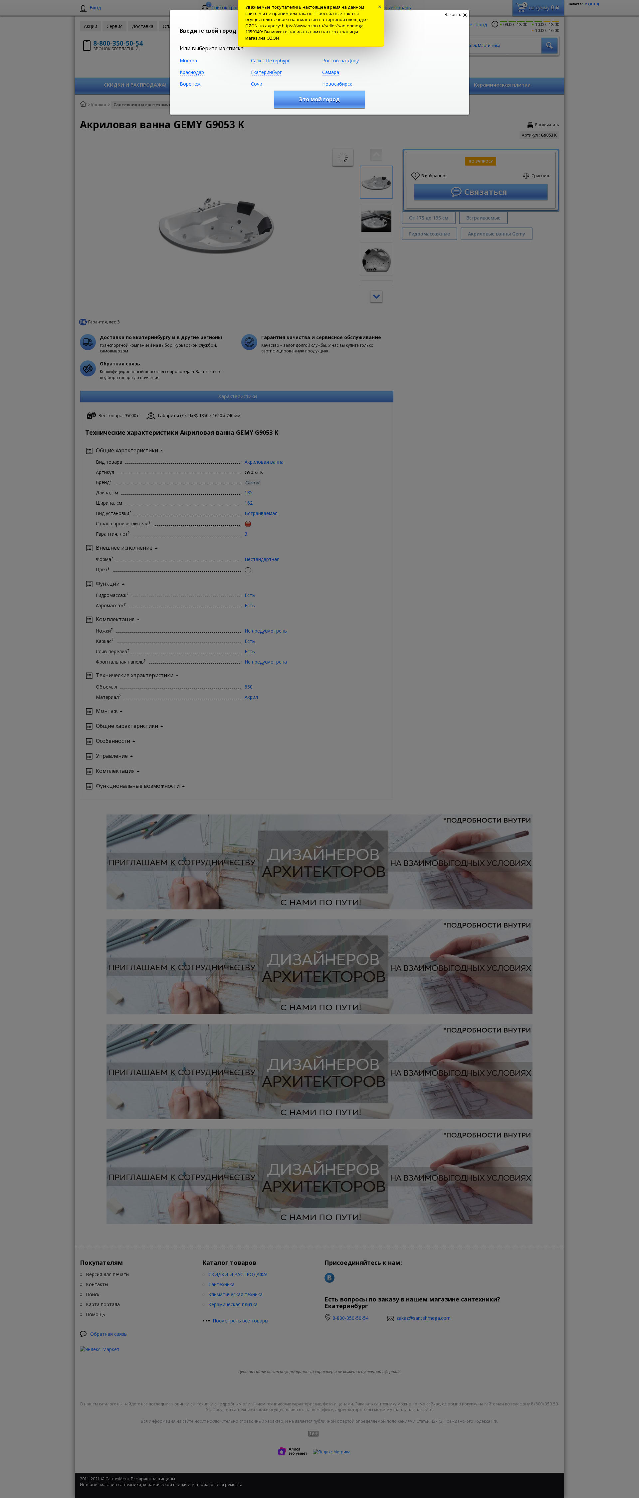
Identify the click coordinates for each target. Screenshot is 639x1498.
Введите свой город (208, 30)
